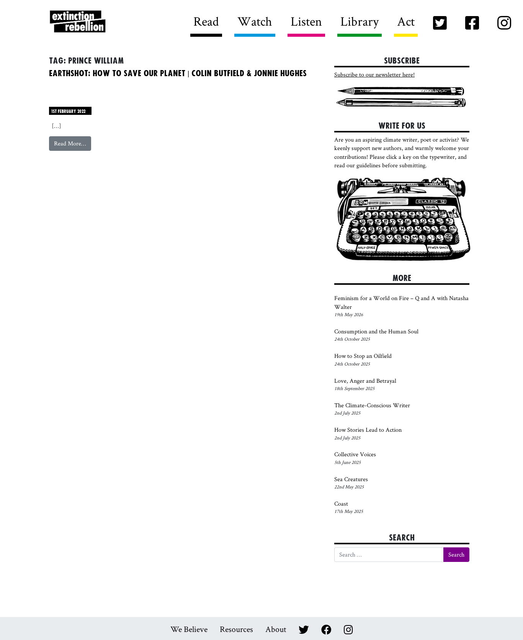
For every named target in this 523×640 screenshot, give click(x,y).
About (275, 629)
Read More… (72, 143)
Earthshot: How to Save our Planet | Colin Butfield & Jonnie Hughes (178, 73)
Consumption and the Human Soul (376, 331)
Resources (236, 629)
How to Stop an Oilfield (363, 356)
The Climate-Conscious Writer (372, 405)
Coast (341, 504)
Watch (254, 21)
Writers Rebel (120, 22)
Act (406, 21)
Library (359, 21)
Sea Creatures (351, 479)
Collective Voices (355, 454)
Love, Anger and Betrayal (365, 381)
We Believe (189, 629)
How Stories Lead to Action (368, 430)
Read (206, 21)
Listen (306, 21)
